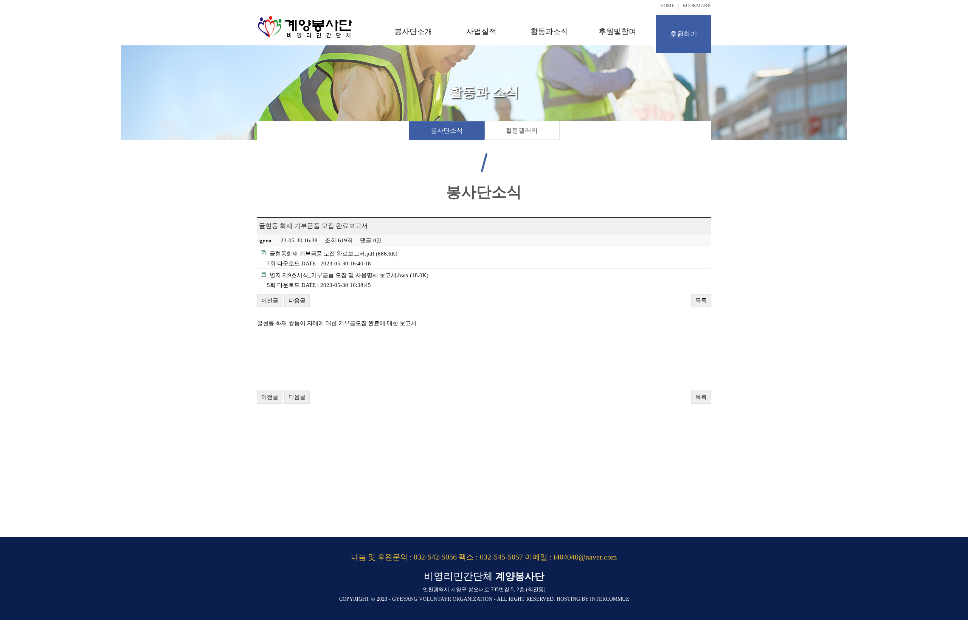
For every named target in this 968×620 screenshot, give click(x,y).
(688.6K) (333, 254)
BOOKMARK (697, 5)
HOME (667, 5)
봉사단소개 (413, 31)
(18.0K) (349, 275)
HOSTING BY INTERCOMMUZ (593, 599)
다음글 (297, 301)
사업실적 (481, 31)
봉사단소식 (447, 130)
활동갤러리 (522, 130)
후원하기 (683, 34)
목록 (701, 301)
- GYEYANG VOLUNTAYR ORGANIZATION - (442, 599)
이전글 (269, 301)
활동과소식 (549, 31)
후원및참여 (617, 31)
